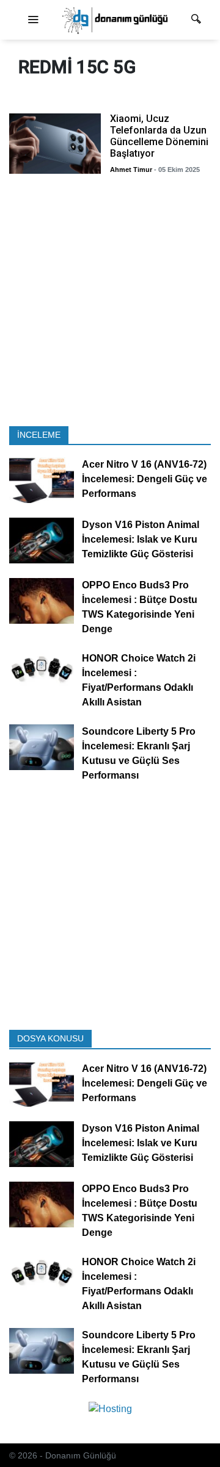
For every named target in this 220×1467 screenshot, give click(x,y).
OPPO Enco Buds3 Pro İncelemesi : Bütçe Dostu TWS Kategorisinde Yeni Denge (139, 607)
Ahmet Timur (131, 169)
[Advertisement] (110, 303)
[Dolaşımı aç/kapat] (33, 20)
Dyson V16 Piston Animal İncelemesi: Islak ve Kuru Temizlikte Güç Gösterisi (140, 539)
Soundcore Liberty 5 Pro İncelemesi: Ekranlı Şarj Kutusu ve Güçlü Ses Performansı (139, 753)
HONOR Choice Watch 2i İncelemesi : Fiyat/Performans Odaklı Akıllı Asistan (139, 680)
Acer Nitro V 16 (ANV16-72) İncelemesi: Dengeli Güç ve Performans (144, 479)
